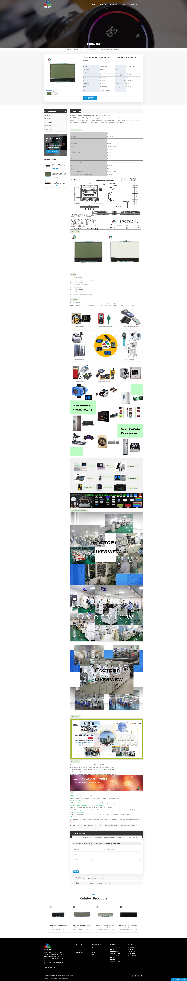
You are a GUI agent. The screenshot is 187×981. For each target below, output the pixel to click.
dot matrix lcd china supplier (110, 825)
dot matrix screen (82, 825)
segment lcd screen (115, 961)
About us (103, 4)
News (123, 4)
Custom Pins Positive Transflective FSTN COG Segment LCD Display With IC (99, 843)
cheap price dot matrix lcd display (79, 828)
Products (113, 4)
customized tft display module (116, 948)
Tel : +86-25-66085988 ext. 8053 (55, 959)
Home (93, 4)
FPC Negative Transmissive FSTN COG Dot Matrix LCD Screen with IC (58, 182)
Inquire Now (91, 98)
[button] (142, 918)
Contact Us (52, 151)
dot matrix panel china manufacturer (127, 825)
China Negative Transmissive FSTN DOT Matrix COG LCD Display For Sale (58, 165)
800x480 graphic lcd (93, 828)
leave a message (180, 979)
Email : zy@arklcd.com (53, 960)
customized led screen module (116, 956)
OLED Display (49, 129)
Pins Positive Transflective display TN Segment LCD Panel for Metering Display (71, 925)
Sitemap (47, 978)
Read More (55, 168)
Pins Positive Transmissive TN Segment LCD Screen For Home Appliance (47, 925)
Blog (93, 954)
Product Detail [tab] (76, 111)
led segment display (115, 951)
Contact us (133, 4)
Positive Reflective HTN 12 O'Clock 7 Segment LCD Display (59, 174)
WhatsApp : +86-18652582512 (55, 962)
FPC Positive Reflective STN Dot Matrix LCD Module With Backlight (94, 925)
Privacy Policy (79, 952)
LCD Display (48, 125)
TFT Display (48, 122)
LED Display (48, 115)
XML (52, 978)
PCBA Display (49, 118)
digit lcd (112, 959)
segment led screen (115, 953)
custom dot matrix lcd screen (94, 825)
